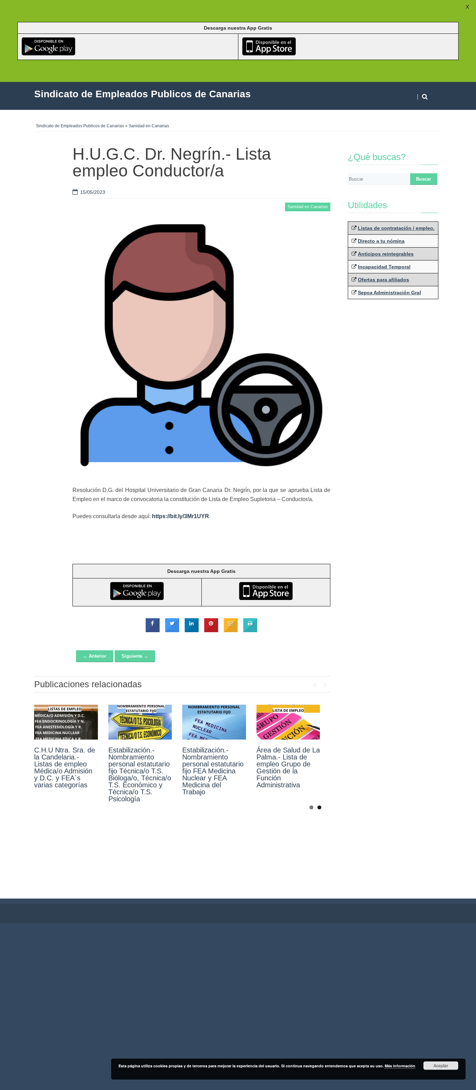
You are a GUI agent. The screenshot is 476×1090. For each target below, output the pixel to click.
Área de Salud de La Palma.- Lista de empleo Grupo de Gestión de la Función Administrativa (288, 767)
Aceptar (440, 1065)
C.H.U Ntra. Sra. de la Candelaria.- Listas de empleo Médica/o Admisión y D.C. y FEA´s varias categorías (64, 767)
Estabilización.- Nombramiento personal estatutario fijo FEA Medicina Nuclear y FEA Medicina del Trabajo (213, 771)
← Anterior (94, 656)
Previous (314, 683)
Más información (400, 1065)
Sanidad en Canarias (149, 125)
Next (325, 683)
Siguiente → (135, 656)
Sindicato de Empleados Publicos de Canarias (80, 125)
